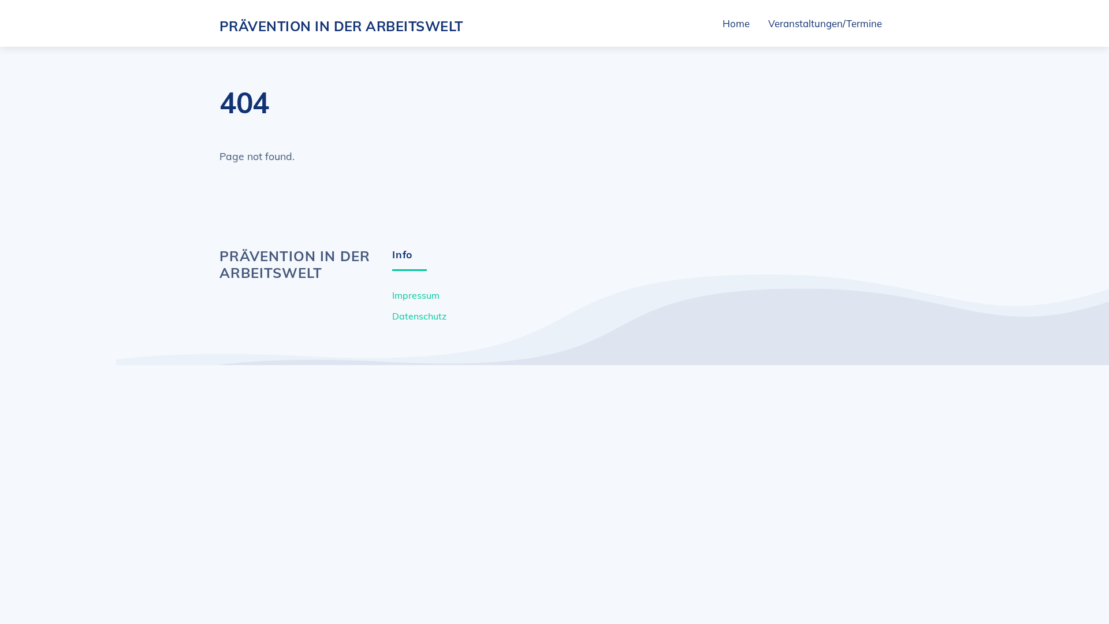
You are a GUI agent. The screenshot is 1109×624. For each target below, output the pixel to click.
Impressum (416, 295)
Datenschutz (419, 316)
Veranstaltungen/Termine (825, 23)
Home (736, 23)
